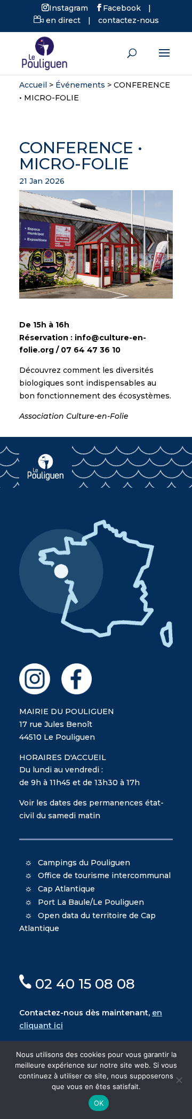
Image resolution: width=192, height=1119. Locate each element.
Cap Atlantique (66, 889)
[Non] (178, 1080)
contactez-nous (128, 20)
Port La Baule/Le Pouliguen (91, 902)
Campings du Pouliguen (84, 862)
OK (99, 1103)
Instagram (68, 7)
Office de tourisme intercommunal (104, 875)
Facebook (122, 7)
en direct (62, 20)
